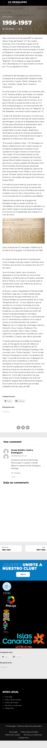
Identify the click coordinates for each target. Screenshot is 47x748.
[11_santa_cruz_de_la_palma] (6, 615)
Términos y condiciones (13, 705)
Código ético (9, 708)
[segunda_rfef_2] (6, 588)
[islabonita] (5, 627)
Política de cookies (11, 702)
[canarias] (23, 640)
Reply (13, 477)
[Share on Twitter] (23, 427)
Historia (7, 17)
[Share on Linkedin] (28, 427)
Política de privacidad (13, 700)
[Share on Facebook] (18, 427)
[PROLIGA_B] (10, 601)
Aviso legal (8, 697)
